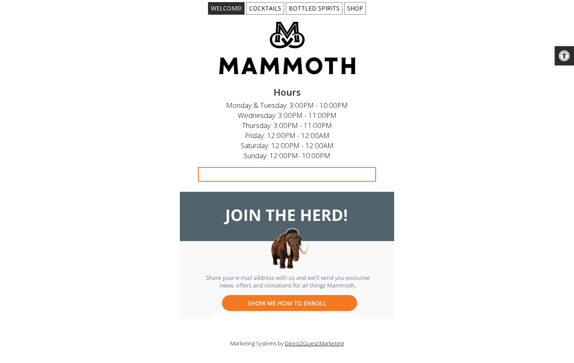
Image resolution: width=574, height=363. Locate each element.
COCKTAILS (265, 8)
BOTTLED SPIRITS (314, 8)
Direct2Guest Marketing (314, 343)
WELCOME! (226, 8)
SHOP (355, 8)
